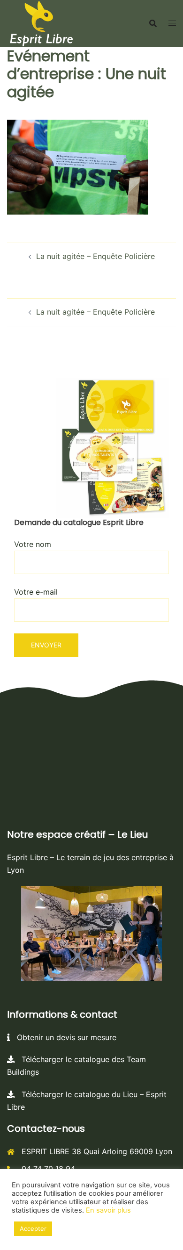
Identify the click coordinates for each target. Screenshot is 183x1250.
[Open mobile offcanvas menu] (172, 23)
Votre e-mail (36, 591)
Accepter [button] (33, 1228)
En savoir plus (108, 1210)
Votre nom (32, 544)
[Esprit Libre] (41, 22)
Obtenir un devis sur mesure (63, 1037)
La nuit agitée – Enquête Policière (95, 256)
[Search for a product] (153, 23)
